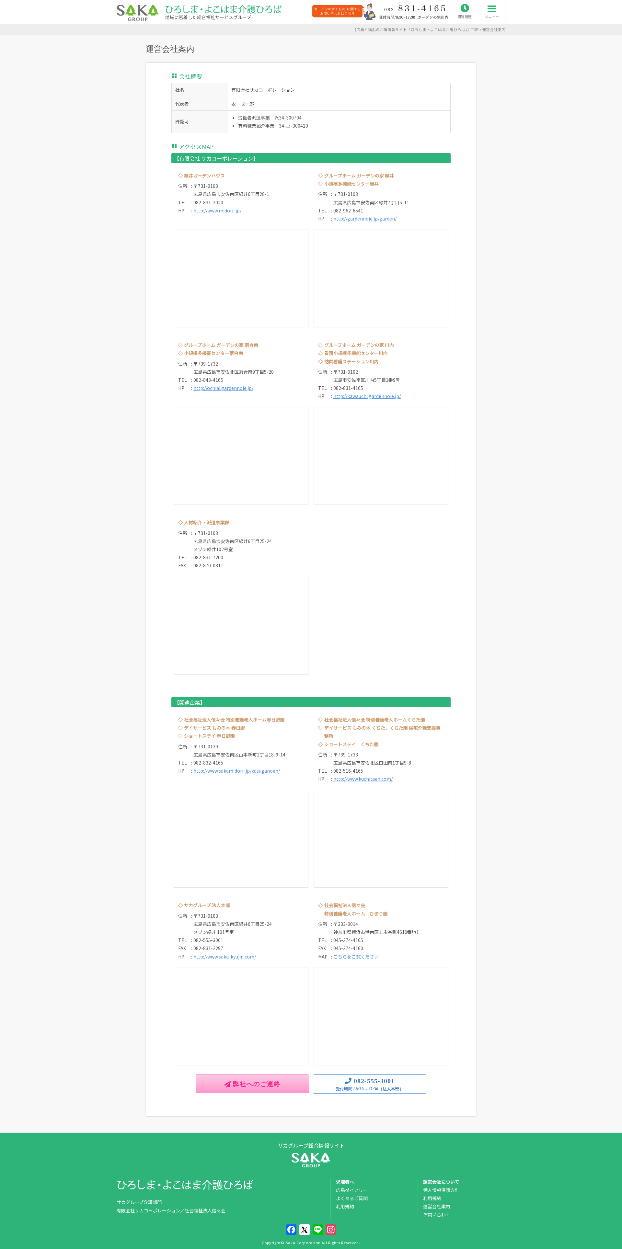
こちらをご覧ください (356, 956)
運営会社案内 (436, 1206)
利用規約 (345, 1206)
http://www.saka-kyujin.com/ (224, 956)
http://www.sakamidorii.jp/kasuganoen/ (236, 770)
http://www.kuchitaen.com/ (363, 779)
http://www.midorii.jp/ (217, 210)
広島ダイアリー (352, 1190)
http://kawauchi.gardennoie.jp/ (367, 396)
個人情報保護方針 (441, 1190)
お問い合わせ (436, 1214)
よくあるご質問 (352, 1198)
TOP (417, 29)
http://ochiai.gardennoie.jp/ (223, 388)
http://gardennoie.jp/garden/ (365, 218)
